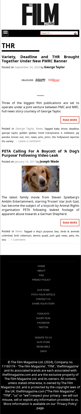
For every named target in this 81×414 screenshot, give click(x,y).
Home (41, 266)
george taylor (9, 133)
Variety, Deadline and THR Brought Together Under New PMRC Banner (40, 58)
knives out (17, 137)
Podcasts (43, 313)
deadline (74, 128)
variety (10, 141)
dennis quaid (40, 235)
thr (3, 141)
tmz (4, 239)
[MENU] (5, 33)
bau (56, 231)
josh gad (55, 235)
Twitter (43, 327)
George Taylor (54, 67)
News (39, 128)
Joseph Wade (49, 161)
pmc (40, 137)
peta (71, 235)
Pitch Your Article (43, 294)
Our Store (43, 342)
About (41, 270)
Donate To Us (43, 337)
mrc (27, 137)
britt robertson (22, 235)
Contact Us (43, 299)
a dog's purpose (43, 231)
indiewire (69, 133)
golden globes (27, 133)
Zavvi (43, 351)
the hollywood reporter (65, 137)
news (34, 137)
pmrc (47, 137)
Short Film (43, 318)
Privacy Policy (41, 279)
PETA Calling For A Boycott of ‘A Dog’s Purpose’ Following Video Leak (40, 153)
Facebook (43, 322)
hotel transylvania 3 (50, 133)
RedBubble (43, 346)
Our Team (43, 290)
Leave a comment (29, 141)
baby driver (60, 128)
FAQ (41, 275)
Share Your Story (43, 303)
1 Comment (18, 239)
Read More (70, 120)
